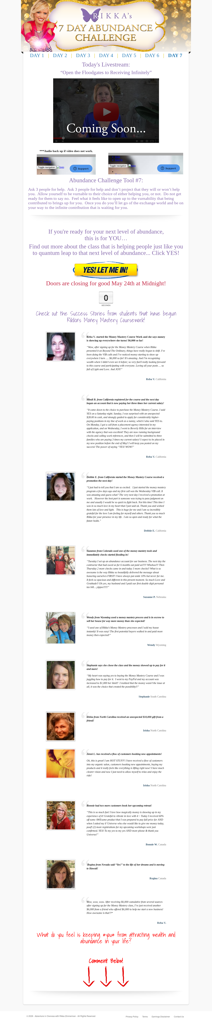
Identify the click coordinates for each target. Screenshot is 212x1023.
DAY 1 (37, 55)
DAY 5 (129, 55)
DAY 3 (83, 55)
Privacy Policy (132, 1016)
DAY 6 (152, 55)
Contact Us (179, 1016)
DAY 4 (106, 55)
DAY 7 (175, 55)
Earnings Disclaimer (161, 1016)
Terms (145, 1016)
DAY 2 (60, 55)
